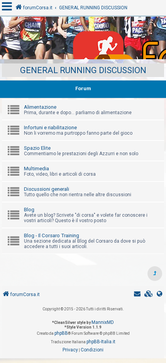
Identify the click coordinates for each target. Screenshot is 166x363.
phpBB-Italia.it (100, 341)
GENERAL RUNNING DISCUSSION (83, 70)
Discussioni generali (46, 189)
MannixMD (102, 322)
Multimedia (36, 168)
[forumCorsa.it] (83, 40)
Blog (29, 209)
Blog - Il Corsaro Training (51, 235)
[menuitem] (148, 294)
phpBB (61, 333)
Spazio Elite (37, 148)
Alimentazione (40, 107)
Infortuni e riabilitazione (50, 127)
